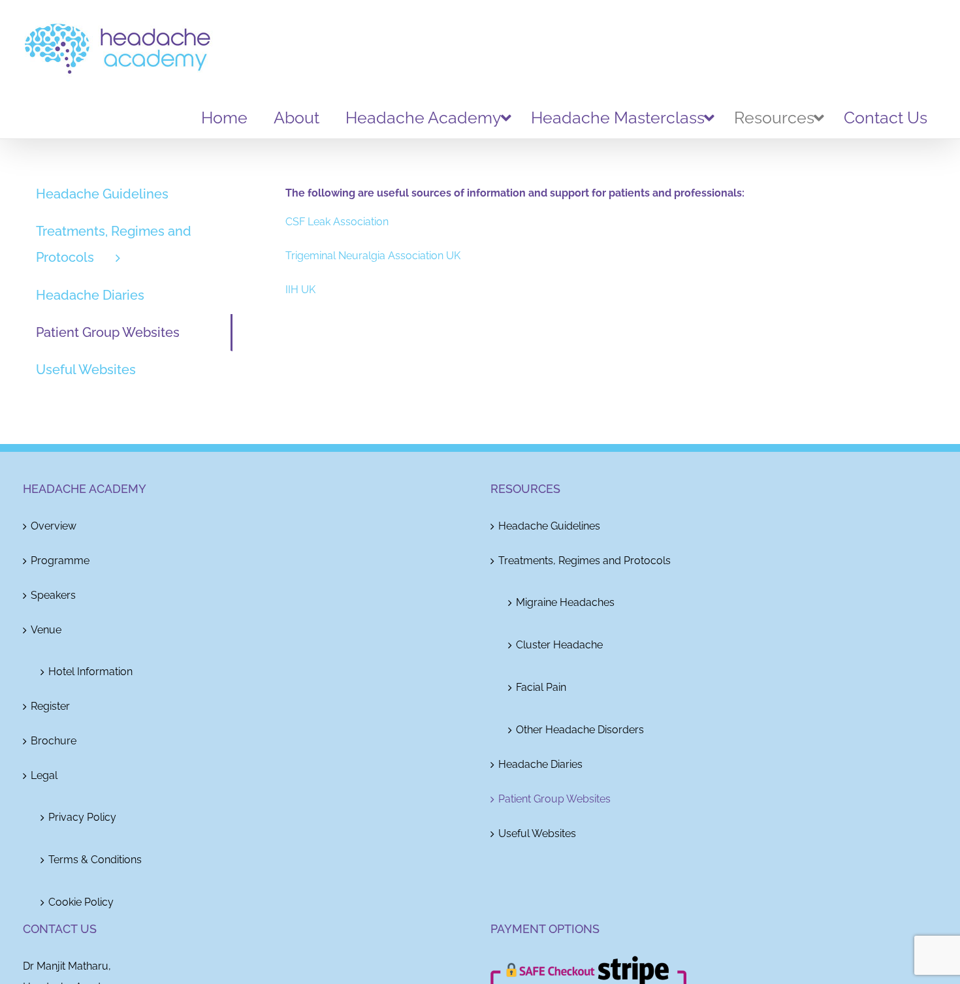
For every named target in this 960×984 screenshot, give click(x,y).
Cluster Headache (559, 645)
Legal (44, 775)
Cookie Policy (81, 902)
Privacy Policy (82, 817)
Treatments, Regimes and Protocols (584, 560)
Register (50, 706)
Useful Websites (537, 833)
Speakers (53, 595)
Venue (46, 630)
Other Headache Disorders (580, 729)
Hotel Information (90, 671)
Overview (53, 526)
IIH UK (300, 289)
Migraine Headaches (565, 602)
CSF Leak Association (337, 221)
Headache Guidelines (549, 526)
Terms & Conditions (95, 859)
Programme (60, 560)
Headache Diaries (540, 764)
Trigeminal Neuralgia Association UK (372, 255)
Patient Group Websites (554, 799)
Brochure (53, 741)
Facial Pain (541, 687)
